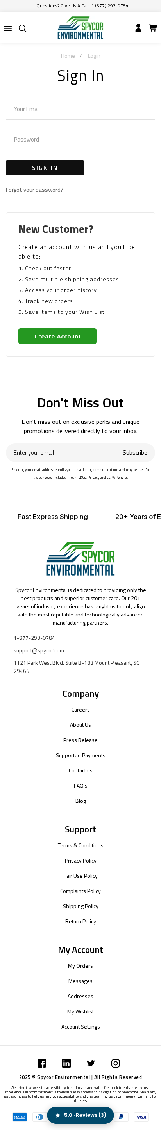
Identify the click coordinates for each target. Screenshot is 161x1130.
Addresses (80, 996)
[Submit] (8, 28)
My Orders (80, 966)
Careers (81, 709)
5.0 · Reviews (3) (85, 1115)
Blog (80, 801)
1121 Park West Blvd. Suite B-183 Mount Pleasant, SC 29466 (76, 667)
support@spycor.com (39, 650)
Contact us (81, 770)
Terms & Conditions (81, 845)
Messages (80, 981)
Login (94, 55)
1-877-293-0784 (34, 638)
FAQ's (81, 785)
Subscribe (135, 452)
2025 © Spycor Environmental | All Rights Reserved (80, 1077)
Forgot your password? (34, 189)
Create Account (57, 336)
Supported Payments (81, 755)
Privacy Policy (81, 860)
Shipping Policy (80, 906)
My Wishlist (80, 1011)
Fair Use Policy (81, 875)
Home (68, 55)
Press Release (80, 740)
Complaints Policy (80, 891)
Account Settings (80, 1026)
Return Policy (80, 921)
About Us (80, 725)
